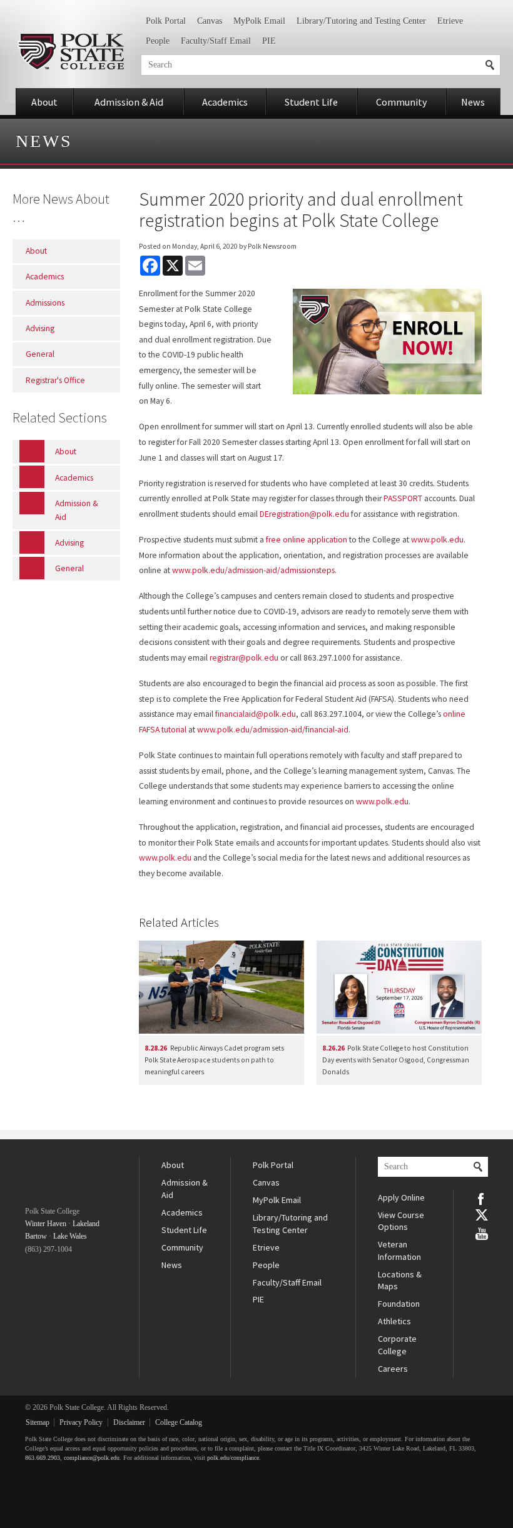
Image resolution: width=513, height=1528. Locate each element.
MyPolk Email (259, 21)
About (44, 102)
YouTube (481, 1232)
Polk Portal (166, 21)
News (473, 102)
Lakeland (86, 1223)
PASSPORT (402, 498)
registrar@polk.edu (244, 657)
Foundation (399, 1303)
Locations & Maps (400, 1280)
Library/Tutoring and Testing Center (361, 21)
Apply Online (401, 1197)
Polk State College (70, 51)
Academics (225, 102)
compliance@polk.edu (91, 1457)
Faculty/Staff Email (216, 41)
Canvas (209, 21)
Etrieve (450, 21)
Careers (393, 1368)
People (158, 41)
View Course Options (401, 1221)
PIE (269, 41)
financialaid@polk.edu (255, 714)
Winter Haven (45, 1223)
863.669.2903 (42, 1457)
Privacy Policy (81, 1422)
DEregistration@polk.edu (304, 514)
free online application (306, 539)
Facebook (481, 1198)
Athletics (394, 1321)
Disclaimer (129, 1422)
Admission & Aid (128, 102)
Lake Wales (70, 1236)
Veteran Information (399, 1250)
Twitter (481, 1215)
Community (401, 102)
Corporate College (397, 1345)
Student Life (311, 102)
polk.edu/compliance (233, 1457)
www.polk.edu (437, 539)
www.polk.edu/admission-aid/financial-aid (272, 729)
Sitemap (37, 1422)
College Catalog (178, 1422)
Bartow (36, 1236)
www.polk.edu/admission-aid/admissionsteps (253, 570)
